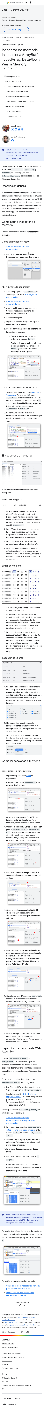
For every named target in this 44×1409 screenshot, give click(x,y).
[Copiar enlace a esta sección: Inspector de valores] (25, 658)
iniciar (28, 776)
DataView (35, 392)
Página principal (7, 37)
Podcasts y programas (10, 1368)
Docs (4, 9)
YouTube (5, 1382)
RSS (3, 1389)
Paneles (7, 40)
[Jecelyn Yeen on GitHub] (16, 130)
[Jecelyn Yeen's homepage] (22, 130)
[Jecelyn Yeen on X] (12, 130)
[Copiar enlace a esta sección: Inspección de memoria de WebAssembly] (16, 1051)
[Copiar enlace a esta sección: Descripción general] (28, 186)
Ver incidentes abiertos (10, 1347)
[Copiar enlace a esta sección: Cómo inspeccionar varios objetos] (39, 387)
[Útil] (18, 44)
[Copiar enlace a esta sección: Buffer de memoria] (23, 566)
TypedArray (11, 395)
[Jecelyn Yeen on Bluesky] (19, 130)
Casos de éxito (7, 1361)
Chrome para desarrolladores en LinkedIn (16, 1385)
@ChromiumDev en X (9, 1378)
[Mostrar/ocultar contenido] (19, 77)
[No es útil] (22, 44)
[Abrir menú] (3, 2)
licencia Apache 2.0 (11, 1322)
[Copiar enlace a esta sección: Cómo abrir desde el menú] (32, 242)
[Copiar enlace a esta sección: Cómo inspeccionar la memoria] (4, 764)
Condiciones (6, 1398)
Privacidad (16, 1398)
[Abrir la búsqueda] (26, 2)
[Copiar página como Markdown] (12, 69)
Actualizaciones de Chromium (13, 1357)
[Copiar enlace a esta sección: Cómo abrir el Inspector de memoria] (15, 225)
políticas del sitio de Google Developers (23, 1325)
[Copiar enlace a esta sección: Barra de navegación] (25, 499)
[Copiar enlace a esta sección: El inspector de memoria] (34, 455)
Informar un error (8, 1344)
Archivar (5, 1364)
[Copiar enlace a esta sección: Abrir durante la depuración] (32, 287)
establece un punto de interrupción (20, 1130)
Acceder (37, 3)
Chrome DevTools (20, 9)
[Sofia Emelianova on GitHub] (12, 141)
